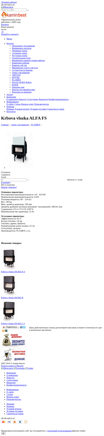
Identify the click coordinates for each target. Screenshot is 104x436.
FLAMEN (16, 80)
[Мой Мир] (6, 330)
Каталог (10, 43)
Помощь (10, 106)
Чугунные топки (19, 55)
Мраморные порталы (21, 48)
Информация (12, 102)
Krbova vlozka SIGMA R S (13, 272)
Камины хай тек (19, 65)
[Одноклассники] (3, 330)
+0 (2, 32)
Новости (22, 99)
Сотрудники (32, 99)
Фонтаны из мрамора (22, 92)
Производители (41, 104)
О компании (12, 99)
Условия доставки (38, 109)
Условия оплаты (22, 109)
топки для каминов (21, 72)
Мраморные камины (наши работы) (28, 60)
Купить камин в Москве (12, 366)
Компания (11, 97)
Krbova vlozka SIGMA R (12, 297)
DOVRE (16, 77)
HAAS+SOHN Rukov (22, 82)
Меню (9, 39)
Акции (9, 94)
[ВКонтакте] (21, 327)
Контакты (11, 111)
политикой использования (59, 431)
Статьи (17, 104)
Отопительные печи (21, 58)
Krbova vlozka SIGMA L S (13, 323)
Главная (4, 125)
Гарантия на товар (55, 109)
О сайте (10, 104)
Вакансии (43, 99)
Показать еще (18, 87)
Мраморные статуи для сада (25, 68)
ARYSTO (16, 75)
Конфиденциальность (58, 99)
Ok (3, 433)
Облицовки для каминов (23, 46)
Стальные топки (19, 53)
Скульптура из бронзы (22, 70)
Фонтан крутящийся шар (23, 89)
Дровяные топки (19, 51)
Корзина (5, 24)
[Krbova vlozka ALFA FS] (19, 168)
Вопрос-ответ (27, 104)
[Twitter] (24, 327)
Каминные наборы (20, 63)
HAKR (15, 85)
